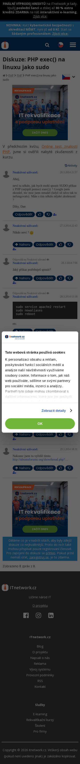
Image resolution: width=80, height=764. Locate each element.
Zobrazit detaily (54, 410)
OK (40, 424)
